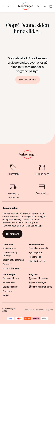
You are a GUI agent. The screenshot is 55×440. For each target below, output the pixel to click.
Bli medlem (12, 233)
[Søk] (38, 6)
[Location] (9, 6)
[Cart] (51, 6)
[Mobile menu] (4, 6)
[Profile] (44, 6)
